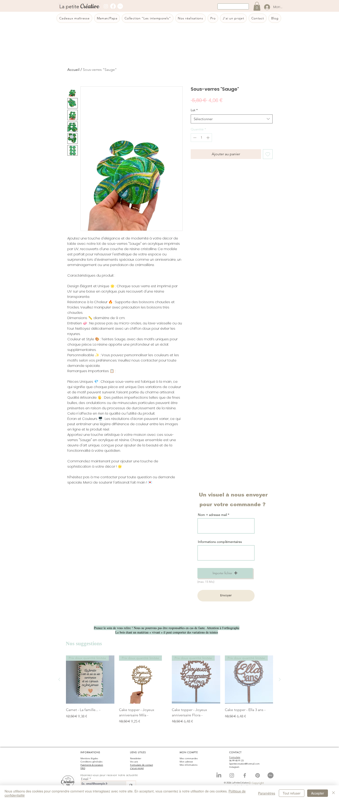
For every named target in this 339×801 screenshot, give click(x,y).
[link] (257, 6)
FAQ (82, 768)
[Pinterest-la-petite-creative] (258, 775)
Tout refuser (291, 793)
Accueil (73, 69)
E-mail (84, 778)
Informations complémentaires (220, 541)
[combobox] (232, 118)
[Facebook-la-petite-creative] (245, 775)
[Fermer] (333, 793)
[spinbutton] (201, 138)
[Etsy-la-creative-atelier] (271, 775)
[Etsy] (120, 6)
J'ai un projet (137, 768)
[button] (225, 573)
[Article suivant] (279, 679)
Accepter (317, 793)
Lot (194, 110)
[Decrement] (194, 138)
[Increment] (208, 138)
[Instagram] (106, 6)
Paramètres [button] (266, 793)
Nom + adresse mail (213, 514)
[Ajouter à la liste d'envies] (268, 154)
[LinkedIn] (219, 775)
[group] (169, 692)
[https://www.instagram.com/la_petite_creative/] (232, 775)
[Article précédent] (59, 679)
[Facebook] (113, 6)
